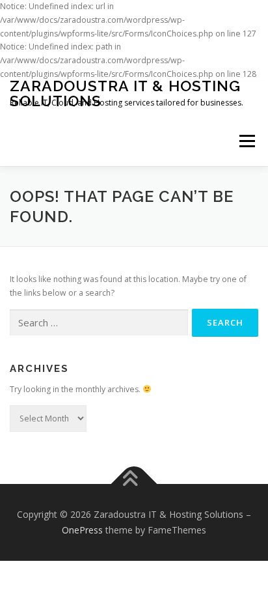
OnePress (82, 530)
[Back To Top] (134, 484)
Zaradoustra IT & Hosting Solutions (125, 93)
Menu (246, 141)
